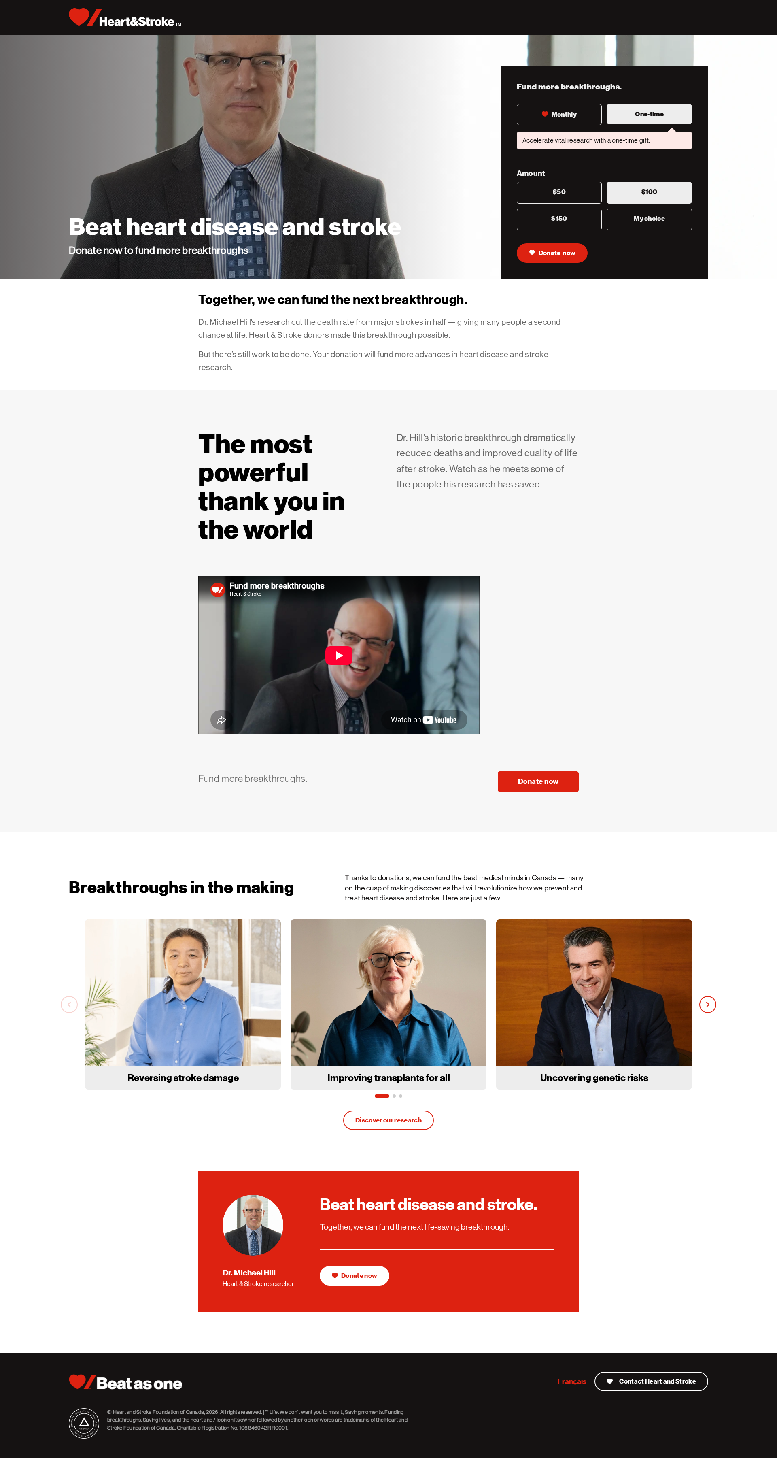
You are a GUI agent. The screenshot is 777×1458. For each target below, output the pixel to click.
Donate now (557, 253)
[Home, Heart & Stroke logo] (125, 17)
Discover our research (388, 1120)
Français (572, 1381)
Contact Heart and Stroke (657, 1381)
